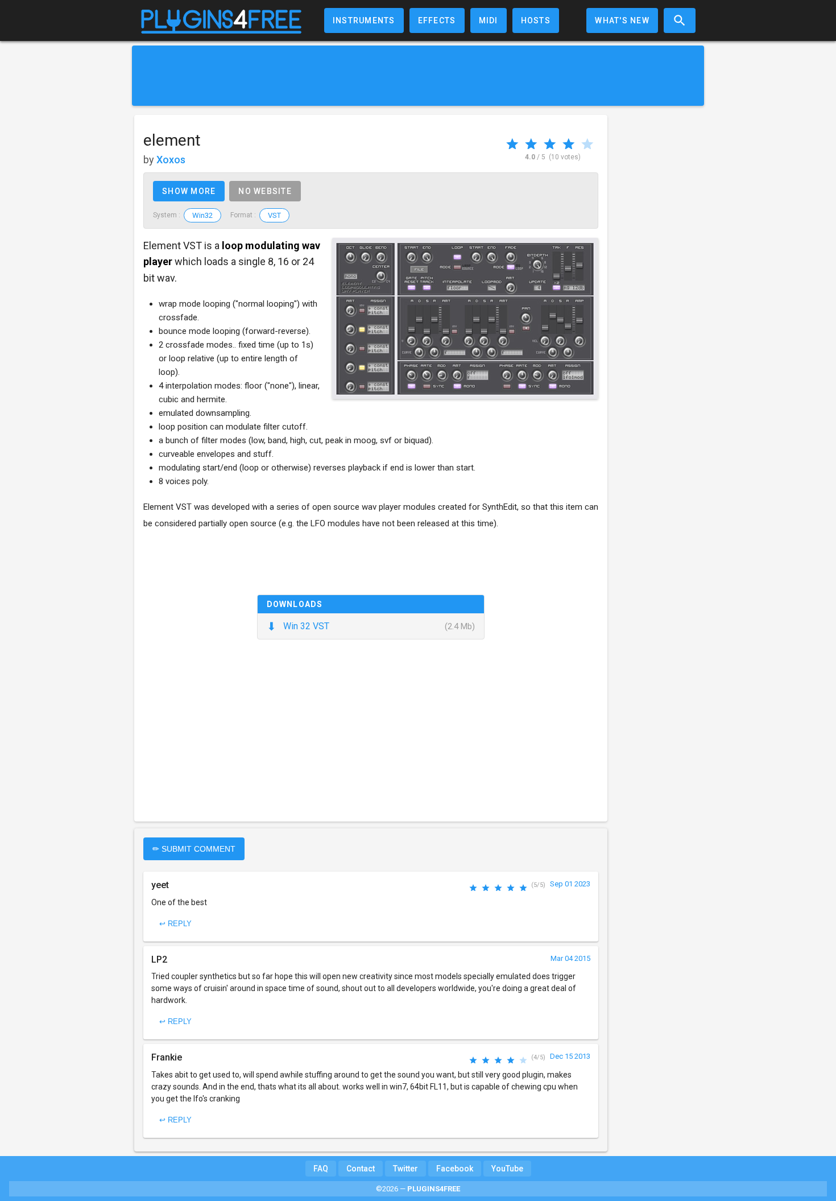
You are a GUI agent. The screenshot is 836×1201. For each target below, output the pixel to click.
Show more (189, 191)
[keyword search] (680, 20)
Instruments (364, 20)
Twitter (405, 1168)
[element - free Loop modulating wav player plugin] (465, 318)
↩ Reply (175, 923)
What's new (622, 20)
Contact (360, 1168)
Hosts (536, 20)
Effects (437, 20)
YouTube (507, 1168)
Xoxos (170, 160)
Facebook (454, 1168)
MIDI (488, 20)
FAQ (320, 1168)
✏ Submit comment (193, 848)
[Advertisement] (418, 75)
